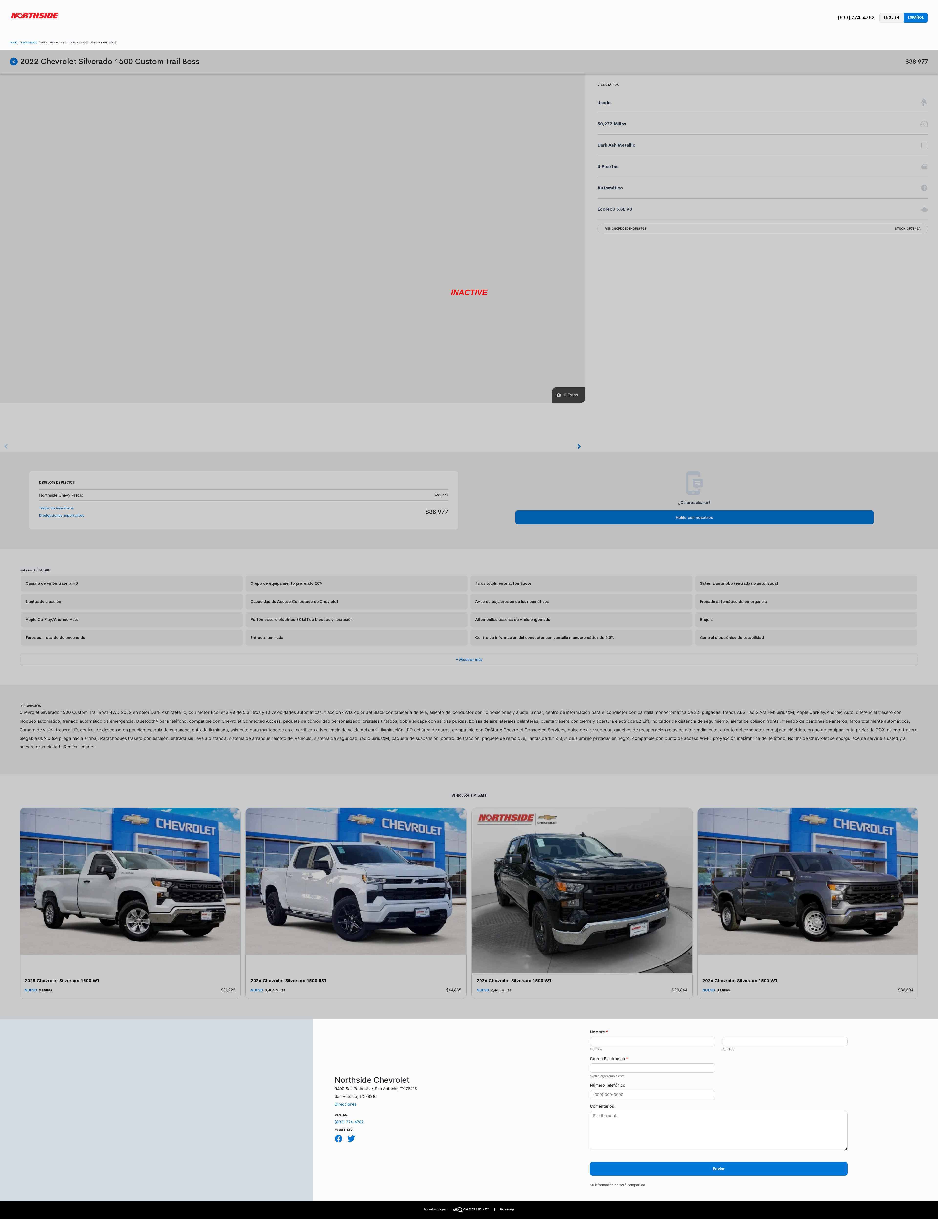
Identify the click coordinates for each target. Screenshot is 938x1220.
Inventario (29, 42)
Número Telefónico (607, 1085)
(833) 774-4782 (856, 17)
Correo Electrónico (609, 1058)
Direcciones (345, 1104)
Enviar (719, 1168)
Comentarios (602, 1106)
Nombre (599, 1031)
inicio (14, 42)
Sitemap (504, 1209)
